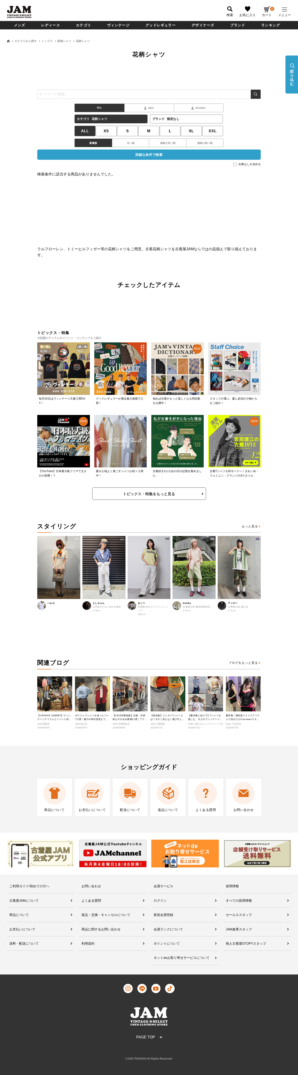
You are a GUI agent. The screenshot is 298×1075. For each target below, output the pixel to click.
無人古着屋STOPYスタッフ (246, 943)
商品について (19, 915)
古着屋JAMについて (24, 900)
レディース (50, 25)
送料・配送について (24, 943)
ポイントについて (167, 943)
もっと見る (250, 526)
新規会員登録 (163, 915)
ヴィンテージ (118, 25)
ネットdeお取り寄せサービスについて (182, 958)
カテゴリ (83, 25)
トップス (47, 41)
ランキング (270, 25)
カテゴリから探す (25, 41)
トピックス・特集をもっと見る (149, 494)
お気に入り (247, 15)
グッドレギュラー (161, 25)
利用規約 (88, 943)
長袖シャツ (64, 41)
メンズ (19, 25)
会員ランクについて (168, 929)
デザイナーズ (203, 25)
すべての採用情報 (239, 900)
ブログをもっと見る (243, 662)
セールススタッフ (239, 915)
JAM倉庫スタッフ (239, 929)
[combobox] (149, 94)
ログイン (160, 900)
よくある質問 (91, 900)
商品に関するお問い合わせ (101, 929)
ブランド (237, 25)
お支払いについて (22, 929)
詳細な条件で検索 (149, 155)
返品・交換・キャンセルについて (105, 915)
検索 (256, 94)
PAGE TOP (145, 1037)
